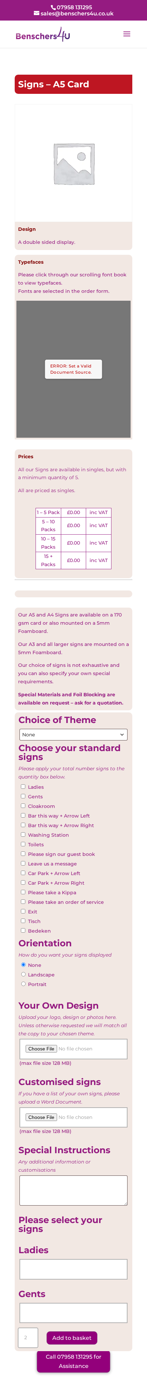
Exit (32, 912)
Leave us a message (52, 864)
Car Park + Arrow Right (56, 883)
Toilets (36, 845)
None (34, 965)
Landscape (41, 975)
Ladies (36, 787)
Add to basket (72, 1338)
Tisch (34, 921)
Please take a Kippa (52, 892)
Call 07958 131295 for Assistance (74, 1361)
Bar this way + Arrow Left (59, 816)
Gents (35, 797)
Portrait (37, 984)
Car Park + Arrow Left (54, 873)
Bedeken (39, 931)
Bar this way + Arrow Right (61, 825)
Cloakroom (41, 806)
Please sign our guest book (61, 854)
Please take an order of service (66, 902)
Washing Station (48, 835)
